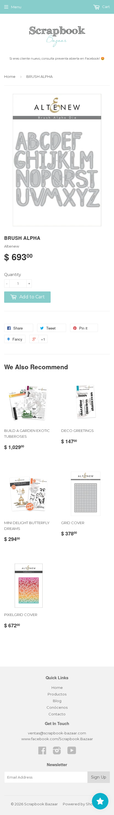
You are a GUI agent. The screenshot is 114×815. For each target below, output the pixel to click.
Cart (105, 6)
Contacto (57, 714)
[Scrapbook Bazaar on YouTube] (72, 752)
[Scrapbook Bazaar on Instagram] (57, 752)
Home (9, 76)
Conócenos (57, 707)
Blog (57, 701)
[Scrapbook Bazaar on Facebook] (42, 752)
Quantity (12, 274)
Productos (57, 694)
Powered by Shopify (81, 804)
